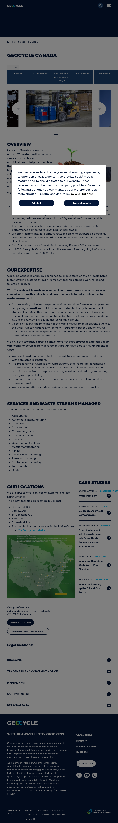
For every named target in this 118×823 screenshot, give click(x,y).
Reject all (36, 203)
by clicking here (82, 194)
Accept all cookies (82, 203)
